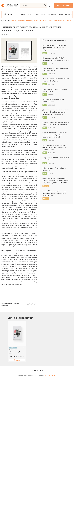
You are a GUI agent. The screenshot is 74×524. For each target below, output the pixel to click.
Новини (36, 14)
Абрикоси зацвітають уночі (21, 71)
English (60, 14)
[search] (45, 5)
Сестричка (24, 255)
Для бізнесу (51, 14)
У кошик (17, 360)
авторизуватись (50, 375)
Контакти (68, 14)
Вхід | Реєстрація (63, 5)
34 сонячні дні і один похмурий (19, 257)
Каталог (10, 14)
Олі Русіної (5, 71)
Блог (30, 14)
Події (43, 14)
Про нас (23, 14)
